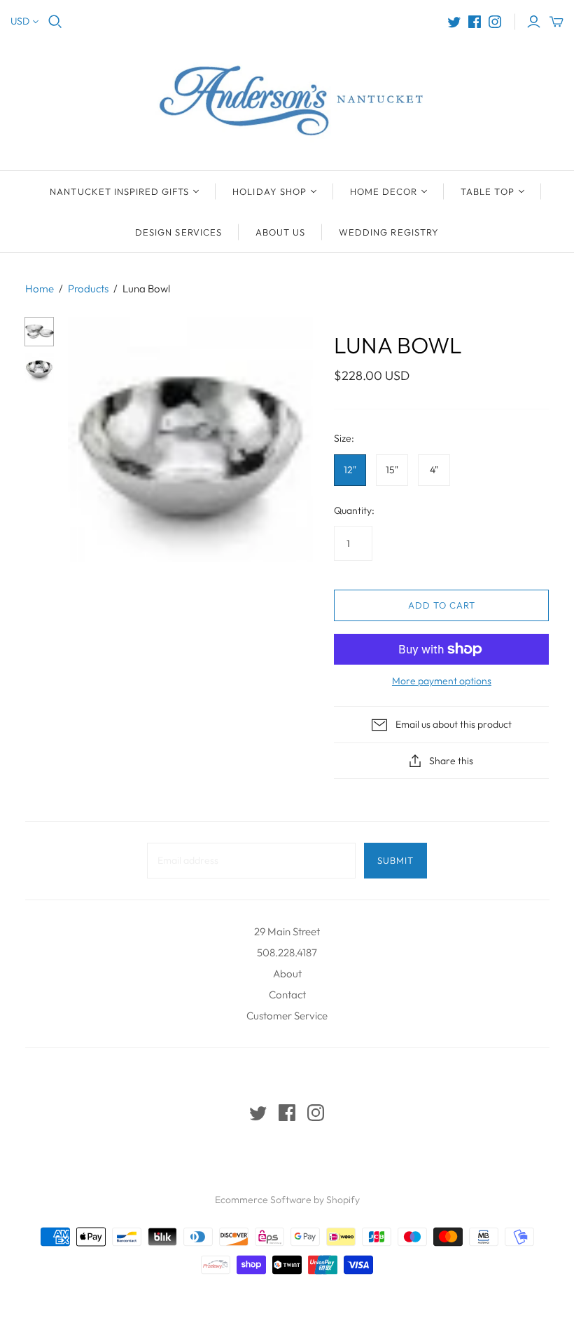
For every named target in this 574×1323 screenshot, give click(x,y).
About (287, 973)
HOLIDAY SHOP (269, 191)
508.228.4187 (287, 952)
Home (39, 288)
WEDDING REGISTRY (389, 232)
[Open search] (55, 22)
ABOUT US (280, 232)
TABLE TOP (487, 191)
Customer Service (287, 1015)
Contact (287, 994)
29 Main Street (287, 931)
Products (88, 288)
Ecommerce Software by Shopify (287, 1199)
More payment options (441, 680)
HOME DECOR (383, 191)
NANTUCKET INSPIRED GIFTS (119, 191)
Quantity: (354, 510)
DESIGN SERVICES (178, 232)
